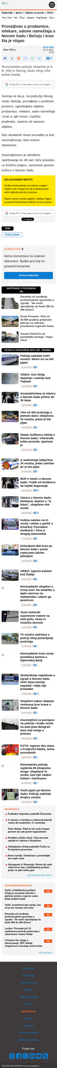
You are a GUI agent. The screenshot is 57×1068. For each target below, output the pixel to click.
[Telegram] (39, 58)
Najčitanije (41, 17)
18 (37, 490)
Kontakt (28, 1018)
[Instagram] (12, 1055)
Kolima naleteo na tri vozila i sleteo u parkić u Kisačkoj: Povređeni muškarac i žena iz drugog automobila (36, 527)
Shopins (28, 989)
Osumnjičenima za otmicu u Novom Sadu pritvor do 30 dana (37, 397)
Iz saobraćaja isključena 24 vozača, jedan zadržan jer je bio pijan (37, 463)
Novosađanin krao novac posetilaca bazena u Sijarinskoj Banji (37, 657)
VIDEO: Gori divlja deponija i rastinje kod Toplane (35, 378)
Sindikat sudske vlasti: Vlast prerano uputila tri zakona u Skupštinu (28, 839)
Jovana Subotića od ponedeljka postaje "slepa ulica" (36, 337)
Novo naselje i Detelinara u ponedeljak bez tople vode (29, 857)
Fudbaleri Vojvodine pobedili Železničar (29, 813)
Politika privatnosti (28, 1040)
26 (37, 694)
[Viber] (25, 58)
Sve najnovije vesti (39, 875)
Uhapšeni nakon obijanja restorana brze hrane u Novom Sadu (37, 704)
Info (15, 17)
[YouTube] (38, 1055)
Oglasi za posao (34, 12)
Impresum (28, 1025)
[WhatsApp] (32, 58)
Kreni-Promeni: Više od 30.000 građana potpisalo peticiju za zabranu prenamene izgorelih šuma (37, 321)
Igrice (19, 12)
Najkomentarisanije (17, 885)
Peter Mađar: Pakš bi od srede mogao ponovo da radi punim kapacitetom (28, 830)
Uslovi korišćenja (28, 1032)
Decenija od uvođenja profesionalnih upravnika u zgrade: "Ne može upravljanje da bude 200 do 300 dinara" (37, 303)
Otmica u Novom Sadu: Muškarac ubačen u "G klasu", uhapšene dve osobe (36, 503)
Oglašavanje (28, 1011)
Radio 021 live (28, 982)
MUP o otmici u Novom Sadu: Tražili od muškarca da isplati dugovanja (37, 482)
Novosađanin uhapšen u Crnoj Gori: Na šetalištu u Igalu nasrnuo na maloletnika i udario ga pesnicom (37, 593)
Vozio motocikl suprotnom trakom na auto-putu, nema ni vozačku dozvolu (35, 617)
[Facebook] (5, 58)
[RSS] (45, 1055)
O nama (28, 1004)
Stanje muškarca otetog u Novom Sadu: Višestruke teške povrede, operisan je (37, 440)
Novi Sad (7, 17)
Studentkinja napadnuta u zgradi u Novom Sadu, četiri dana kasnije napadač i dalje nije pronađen (37, 682)
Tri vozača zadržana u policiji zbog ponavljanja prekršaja (36, 638)
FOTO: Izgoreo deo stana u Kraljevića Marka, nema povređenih (37, 749)
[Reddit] (18, 58)
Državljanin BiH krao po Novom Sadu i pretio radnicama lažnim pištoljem (36, 551)
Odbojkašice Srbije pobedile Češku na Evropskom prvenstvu (29, 848)
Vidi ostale (45, 953)
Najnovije (7, 12)
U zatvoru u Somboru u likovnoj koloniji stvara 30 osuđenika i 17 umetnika (30, 821)
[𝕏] (11, 58)
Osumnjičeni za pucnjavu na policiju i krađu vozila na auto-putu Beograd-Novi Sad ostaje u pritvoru (37, 726)
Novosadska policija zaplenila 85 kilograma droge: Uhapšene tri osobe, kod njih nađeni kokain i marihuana (35, 771)
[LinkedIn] (32, 1055)
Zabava (30, 17)
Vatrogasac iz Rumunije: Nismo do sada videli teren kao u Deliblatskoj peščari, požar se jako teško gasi (30, 867)
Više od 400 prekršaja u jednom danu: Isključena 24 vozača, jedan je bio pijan (37, 417)
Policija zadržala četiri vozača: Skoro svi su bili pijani (36, 359)
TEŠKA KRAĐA (12, 235)
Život (22, 17)
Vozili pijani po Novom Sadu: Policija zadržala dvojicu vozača (35, 794)
